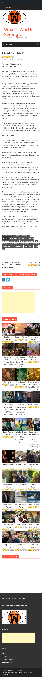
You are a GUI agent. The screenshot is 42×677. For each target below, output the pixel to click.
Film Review (25, 236)
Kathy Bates (25, 244)
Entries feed (6, 656)
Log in (4, 653)
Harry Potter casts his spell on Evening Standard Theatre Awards (11, 264)
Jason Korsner (24, 59)
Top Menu (9, 7)
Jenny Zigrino (14, 244)
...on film (17, 236)
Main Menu (9, 44)
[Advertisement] (18, 297)
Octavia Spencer (17, 246)
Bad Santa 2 (22, 238)
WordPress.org (7, 662)
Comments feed (7, 659)
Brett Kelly (14, 241)
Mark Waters (35, 244)
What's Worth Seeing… (18, 32)
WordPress (18, 672)
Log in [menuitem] (3, 2)
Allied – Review (35, 262)
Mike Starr (6, 246)
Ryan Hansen (28, 246)
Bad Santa (35, 140)
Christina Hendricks (27, 241)
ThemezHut (5, 674)
